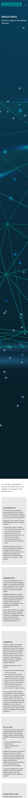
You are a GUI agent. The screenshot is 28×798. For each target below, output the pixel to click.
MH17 (17, 620)
